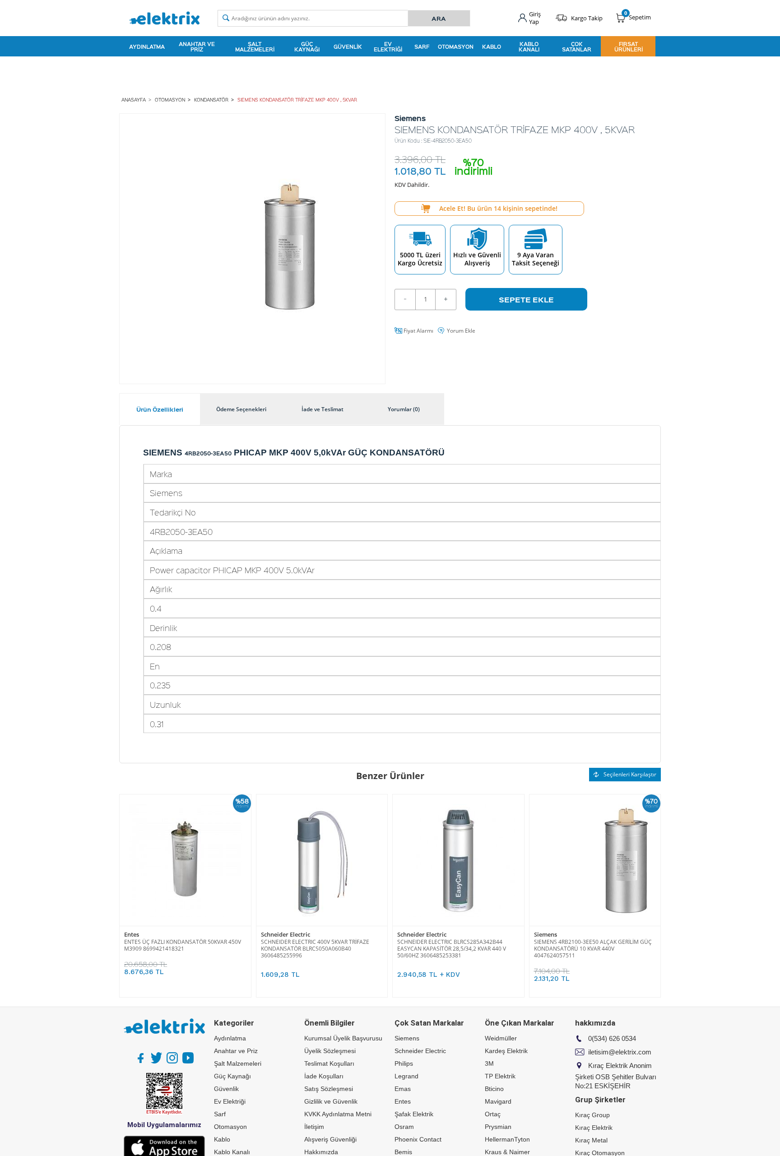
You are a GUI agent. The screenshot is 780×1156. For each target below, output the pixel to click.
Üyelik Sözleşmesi (330, 1050)
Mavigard (498, 1101)
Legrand (406, 1076)
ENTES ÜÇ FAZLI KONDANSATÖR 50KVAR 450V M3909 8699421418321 (182, 945)
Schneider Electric (285, 934)
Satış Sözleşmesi (328, 1088)
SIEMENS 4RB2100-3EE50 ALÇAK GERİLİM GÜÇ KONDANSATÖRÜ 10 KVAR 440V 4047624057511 (593, 948)
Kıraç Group (592, 1115)
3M (489, 1063)
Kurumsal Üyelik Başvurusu (343, 1038)
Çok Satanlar (576, 46)
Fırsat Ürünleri (628, 46)
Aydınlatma (147, 46)
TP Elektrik (500, 1076)
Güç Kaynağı (307, 46)
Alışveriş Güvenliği (330, 1139)
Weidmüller (501, 1038)
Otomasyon (456, 46)
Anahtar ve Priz (197, 46)
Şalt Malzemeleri (254, 46)
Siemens (545, 934)
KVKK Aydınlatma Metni (337, 1114)
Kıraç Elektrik (594, 1127)
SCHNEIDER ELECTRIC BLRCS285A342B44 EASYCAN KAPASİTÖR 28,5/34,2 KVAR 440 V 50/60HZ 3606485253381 (451, 948)
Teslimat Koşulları (329, 1063)
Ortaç (493, 1114)
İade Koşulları (324, 1076)
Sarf (421, 46)
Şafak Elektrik (414, 1114)
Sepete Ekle (526, 299)
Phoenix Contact (418, 1139)
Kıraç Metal (591, 1140)
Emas (403, 1088)
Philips (404, 1063)
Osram (404, 1126)
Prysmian (498, 1126)
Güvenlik (348, 46)
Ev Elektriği (388, 46)
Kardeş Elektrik (506, 1050)
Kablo (491, 46)
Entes (131, 934)
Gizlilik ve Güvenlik (331, 1101)
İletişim (314, 1126)
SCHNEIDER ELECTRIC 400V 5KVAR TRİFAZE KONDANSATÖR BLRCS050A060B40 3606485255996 (315, 948)
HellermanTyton (507, 1139)
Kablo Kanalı (529, 46)
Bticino (494, 1088)
